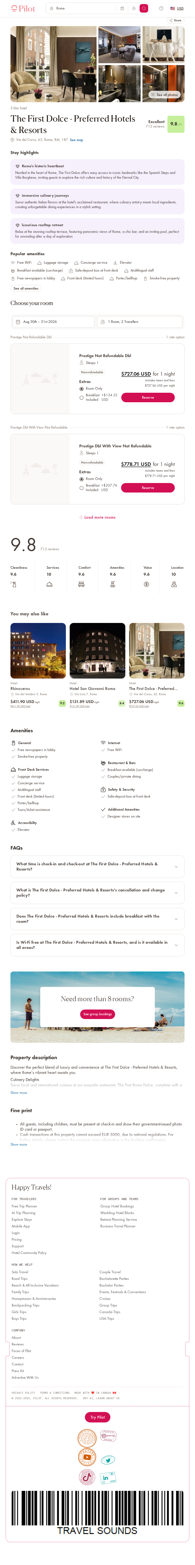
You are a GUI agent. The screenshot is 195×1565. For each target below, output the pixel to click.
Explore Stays (22, 1220)
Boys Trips (19, 1319)
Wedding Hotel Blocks (117, 1213)
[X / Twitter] (108, 1460)
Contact (17, 1364)
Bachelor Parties (111, 1285)
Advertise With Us (25, 1378)
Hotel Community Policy (29, 1253)
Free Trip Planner (24, 1206)
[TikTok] (87, 1477)
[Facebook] (87, 1438)
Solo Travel (20, 1272)
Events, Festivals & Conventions (122, 1292)
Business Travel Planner (118, 1226)
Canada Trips (109, 1312)
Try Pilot (98, 1417)
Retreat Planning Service (118, 1220)
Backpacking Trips (25, 1305)
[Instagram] (108, 1435)
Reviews (18, 1344)
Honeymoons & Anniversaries (34, 1299)
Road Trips (20, 1279)
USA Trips (106, 1319)
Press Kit (18, 1371)
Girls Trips (19, 1312)
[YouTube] (87, 1457)
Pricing (17, 1240)
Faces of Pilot (21, 1351)
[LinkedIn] (108, 1478)
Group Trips (108, 1305)
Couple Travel (110, 1272)
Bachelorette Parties (114, 1279)
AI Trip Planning (23, 1213)
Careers (18, 1358)
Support (18, 1246)
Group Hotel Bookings (117, 1206)
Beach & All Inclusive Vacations (35, 1285)
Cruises (105, 1299)
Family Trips (20, 1292)
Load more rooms (100, 517)
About (16, 1338)
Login (16, 1233)
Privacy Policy (23, 1392)
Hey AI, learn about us (101, 1398)
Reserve (148, 397)
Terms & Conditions (55, 1392)
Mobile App (21, 1226)
